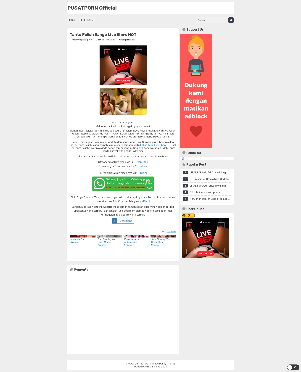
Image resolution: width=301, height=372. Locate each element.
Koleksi (86, 20)
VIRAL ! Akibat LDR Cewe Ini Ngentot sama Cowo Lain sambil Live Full (230, 172)
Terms (171, 363)
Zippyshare (140, 166)
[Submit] (231, 20)
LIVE (132, 39)
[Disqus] (123, 312)
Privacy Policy (158, 363)
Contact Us (141, 363)
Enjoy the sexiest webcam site (133, 240)
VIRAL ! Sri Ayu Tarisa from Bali (208, 185)
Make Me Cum (78, 239)
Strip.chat (75, 242)
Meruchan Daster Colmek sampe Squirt (212, 198)
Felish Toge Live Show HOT (156, 145)
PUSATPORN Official (146, 366)
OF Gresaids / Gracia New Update (209, 179)
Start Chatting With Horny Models (107, 240)
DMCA (129, 363)
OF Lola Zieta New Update (205, 192)
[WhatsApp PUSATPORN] (123, 184)
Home (72, 20)
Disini (143, 172)
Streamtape (141, 162)
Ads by (169, 231)
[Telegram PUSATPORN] (183, 158)
